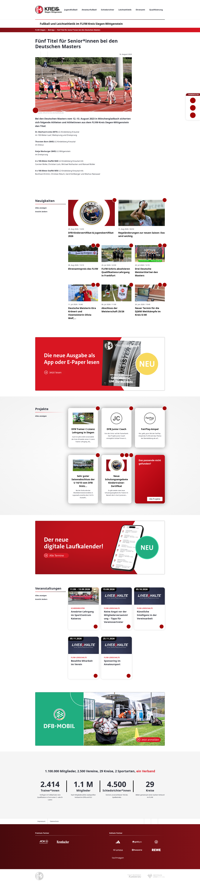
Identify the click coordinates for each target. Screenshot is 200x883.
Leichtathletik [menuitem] (124, 9)
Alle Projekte (154, 499)
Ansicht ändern (41, 211)
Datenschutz (54, 821)
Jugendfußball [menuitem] (70, 9)
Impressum (41, 821)
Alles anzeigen (41, 208)
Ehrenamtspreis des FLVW (83, 268)
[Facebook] (37, 54)
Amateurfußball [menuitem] (89, 9)
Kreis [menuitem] (57, 9)
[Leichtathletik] (193, 108)
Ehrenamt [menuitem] (140, 9)
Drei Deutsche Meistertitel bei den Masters (146, 272)
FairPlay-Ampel (150, 429)
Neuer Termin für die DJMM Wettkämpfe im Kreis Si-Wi (148, 311)
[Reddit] (51, 54)
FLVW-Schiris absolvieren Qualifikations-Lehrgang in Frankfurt (116, 272)
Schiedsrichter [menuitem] (107, 9)
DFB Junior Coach (116, 429)
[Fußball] (193, 100)
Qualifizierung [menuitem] (156, 9)
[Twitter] (44, 54)
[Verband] (193, 115)
